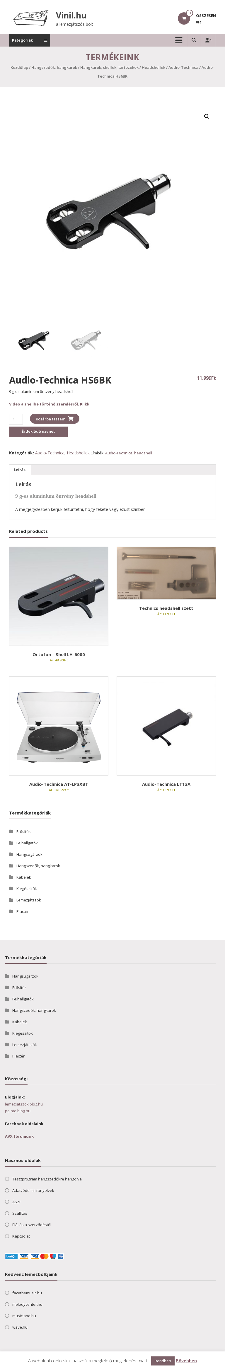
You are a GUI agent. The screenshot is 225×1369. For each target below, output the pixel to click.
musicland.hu (24, 1315)
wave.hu (20, 1327)
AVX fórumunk (19, 1136)
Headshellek (153, 67)
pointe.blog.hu (17, 1110)
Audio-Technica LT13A (166, 784)
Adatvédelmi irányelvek (33, 1190)
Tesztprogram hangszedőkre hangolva (47, 1179)
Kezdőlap (19, 67)
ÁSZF (16, 1201)
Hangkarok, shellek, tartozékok (109, 67)
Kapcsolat (21, 1236)
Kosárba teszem (50, 419)
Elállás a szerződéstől (31, 1224)
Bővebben (186, 1360)
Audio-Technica (183, 67)
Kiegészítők (26, 888)
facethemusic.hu (27, 1293)
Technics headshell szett (166, 608)
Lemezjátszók (28, 900)
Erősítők (23, 831)
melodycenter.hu (27, 1304)
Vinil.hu (71, 15)
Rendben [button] (163, 1360)
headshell (143, 453)
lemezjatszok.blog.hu (24, 1104)
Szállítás (19, 1213)
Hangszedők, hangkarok (54, 67)
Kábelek (23, 877)
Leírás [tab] (19, 469)
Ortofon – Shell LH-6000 (59, 654)
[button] (207, 116)
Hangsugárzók (29, 854)
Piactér (22, 911)
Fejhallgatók (27, 843)
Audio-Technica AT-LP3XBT (58, 784)
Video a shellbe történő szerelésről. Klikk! (50, 404)
